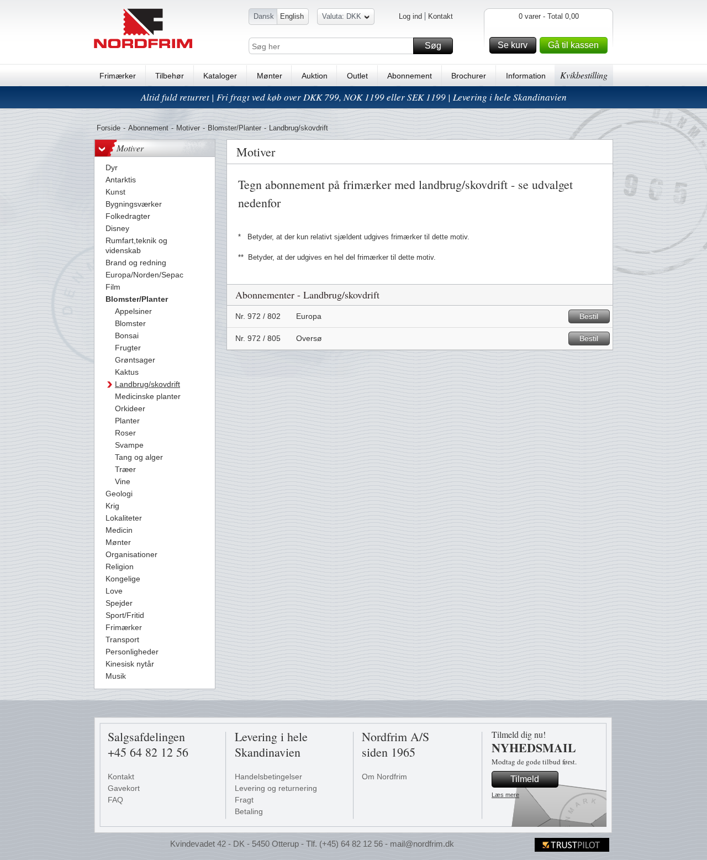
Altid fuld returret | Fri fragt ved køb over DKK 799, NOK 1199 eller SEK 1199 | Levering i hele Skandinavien (354, 97)
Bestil (588, 316)
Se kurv (512, 45)
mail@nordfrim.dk (422, 843)
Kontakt (440, 16)
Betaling (249, 811)
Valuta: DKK (341, 16)
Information (526, 75)
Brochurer (468, 75)
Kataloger (220, 75)
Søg (433, 45)
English (292, 16)
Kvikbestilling (584, 75)
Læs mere (505, 794)
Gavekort (124, 788)
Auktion (315, 75)
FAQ (115, 799)
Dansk (264, 16)
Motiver (188, 128)
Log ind (410, 16)
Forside (108, 128)
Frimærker (117, 75)
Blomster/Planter (234, 128)
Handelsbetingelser (268, 776)
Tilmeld (524, 779)
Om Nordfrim (384, 776)
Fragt (244, 799)
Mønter (269, 75)
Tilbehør (169, 75)
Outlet (357, 75)
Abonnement (409, 75)
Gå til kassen (573, 45)
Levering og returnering (276, 788)
